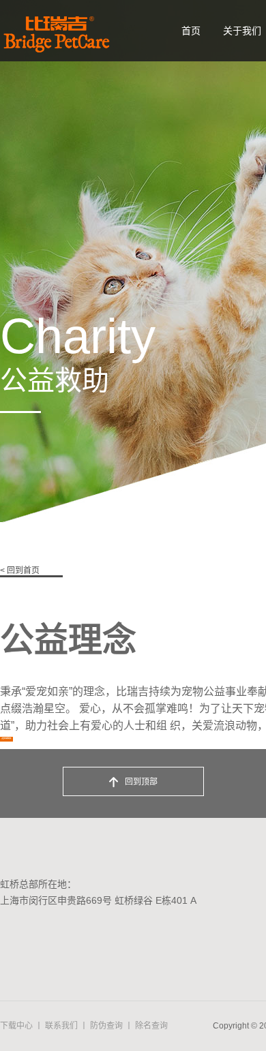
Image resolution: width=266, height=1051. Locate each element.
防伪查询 (106, 1026)
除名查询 (151, 1026)
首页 (191, 30)
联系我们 (61, 1026)
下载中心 (16, 1026)
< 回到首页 (20, 570)
